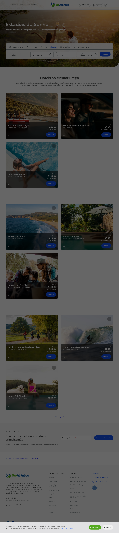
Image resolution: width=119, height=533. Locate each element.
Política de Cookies (67, 528)
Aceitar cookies (94, 527)
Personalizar (108, 527)
